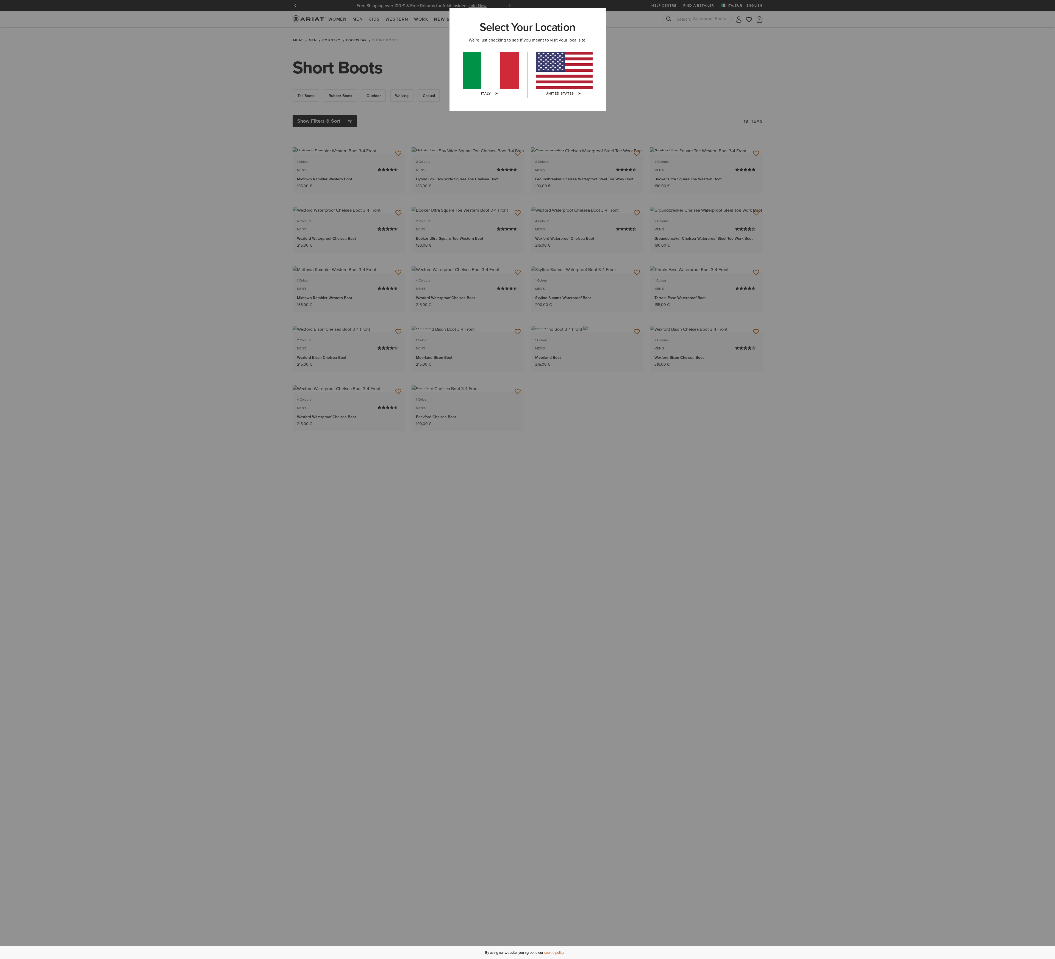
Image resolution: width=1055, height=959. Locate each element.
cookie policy (554, 952)
